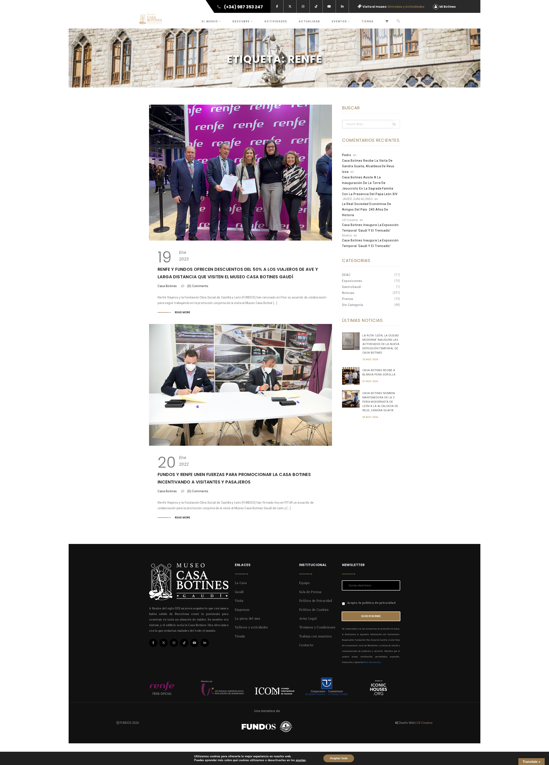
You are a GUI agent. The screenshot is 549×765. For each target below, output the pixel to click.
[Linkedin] (205, 643)
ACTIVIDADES (275, 21)
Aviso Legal (308, 618)
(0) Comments (197, 286)
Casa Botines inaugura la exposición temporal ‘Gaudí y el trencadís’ (370, 227)
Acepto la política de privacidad (371, 603)
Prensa (347, 299)
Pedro (346, 155)
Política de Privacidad (315, 600)
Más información (372, 662)
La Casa (241, 583)
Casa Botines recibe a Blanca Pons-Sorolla (378, 372)
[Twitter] (163, 643)
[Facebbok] (153, 643)
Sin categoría (352, 305)
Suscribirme (371, 616)
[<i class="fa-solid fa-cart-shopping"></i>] (387, 21)
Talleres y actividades (251, 627)
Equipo (304, 583)
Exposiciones (352, 281)
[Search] (398, 21)
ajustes (301, 760)
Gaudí (239, 592)
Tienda (368, 21)
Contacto (306, 645)
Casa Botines (167, 286)
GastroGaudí (351, 287)
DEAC (346, 275)
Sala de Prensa (310, 592)
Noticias (348, 293)
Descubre (241, 21)
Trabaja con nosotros (315, 636)
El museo (210, 21)
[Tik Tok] (184, 643)
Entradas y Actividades (406, 7)
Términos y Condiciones (317, 627)
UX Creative (425, 722)
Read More (182, 312)
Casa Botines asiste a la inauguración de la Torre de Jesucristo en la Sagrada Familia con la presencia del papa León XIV (370, 186)
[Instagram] (174, 643)
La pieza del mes (247, 618)
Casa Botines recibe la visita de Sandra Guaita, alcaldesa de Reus (368, 163)
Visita (239, 600)
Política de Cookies (314, 609)
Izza (345, 171)
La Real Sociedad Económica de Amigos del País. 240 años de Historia (366, 209)
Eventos (340, 21)
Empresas (242, 609)
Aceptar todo (339, 758)
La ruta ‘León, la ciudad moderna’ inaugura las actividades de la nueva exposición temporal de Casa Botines (380, 344)
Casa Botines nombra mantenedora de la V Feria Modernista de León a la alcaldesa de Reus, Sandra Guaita (380, 402)
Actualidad (309, 21)
